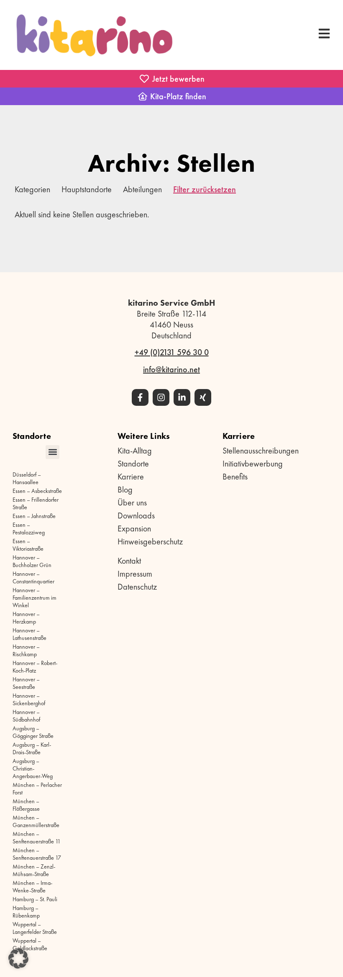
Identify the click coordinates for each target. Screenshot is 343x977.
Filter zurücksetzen (204, 189)
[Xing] (203, 397)
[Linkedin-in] (182, 397)
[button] (52, 452)
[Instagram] (161, 397)
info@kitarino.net (171, 369)
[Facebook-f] (140, 397)
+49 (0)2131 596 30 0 (172, 352)
